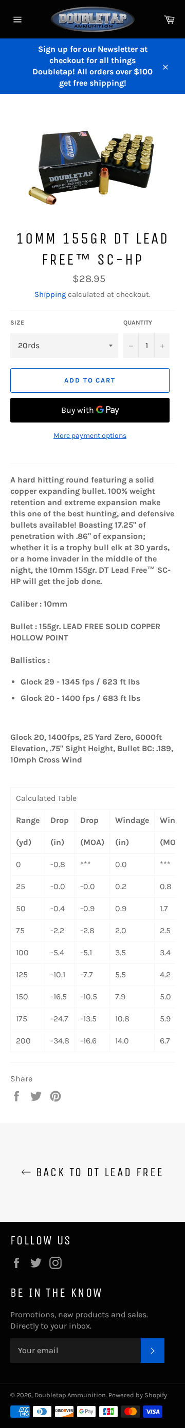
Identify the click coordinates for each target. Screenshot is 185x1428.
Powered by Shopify (137, 1395)
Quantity (137, 322)
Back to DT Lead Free (97, 1172)
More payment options (89, 435)
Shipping (50, 294)
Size (17, 322)
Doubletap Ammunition (70, 1395)
